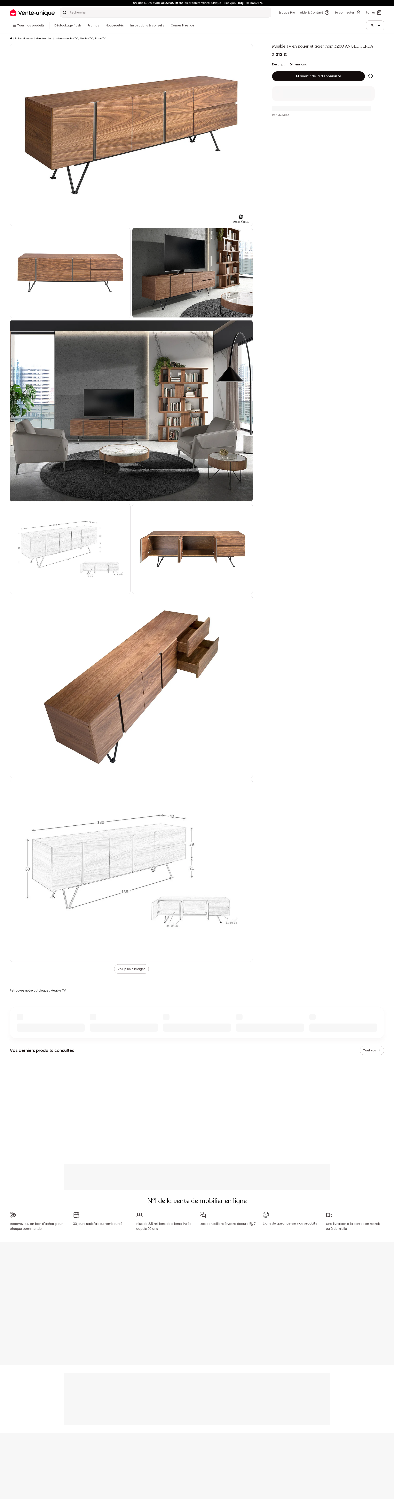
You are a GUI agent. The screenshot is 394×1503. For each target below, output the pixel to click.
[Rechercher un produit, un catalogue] (64, 12)
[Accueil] (11, 38)
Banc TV (100, 38)
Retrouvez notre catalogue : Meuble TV (38, 990)
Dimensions (298, 64)
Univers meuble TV (66, 38)
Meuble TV (86, 38)
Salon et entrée (24, 38)
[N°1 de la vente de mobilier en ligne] (32, 12)
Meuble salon (44, 38)
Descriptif (279, 64)
